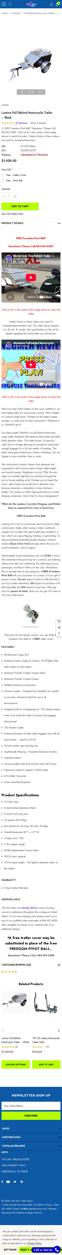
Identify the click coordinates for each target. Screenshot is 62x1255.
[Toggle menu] (4, 4)
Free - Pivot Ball (14, 180)
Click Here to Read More (41, 508)
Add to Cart (20, 206)
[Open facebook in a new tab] (2, 1181)
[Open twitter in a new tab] (15, 1181)
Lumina (5, 105)
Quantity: (6, 189)
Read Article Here (20, 543)
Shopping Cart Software (13, 1212)
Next (40, 92)
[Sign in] (51, 4)
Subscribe (31, 1115)
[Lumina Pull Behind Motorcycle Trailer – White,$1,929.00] (16, 1012)
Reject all (28, 1250)
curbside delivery (29, 908)
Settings (10, 1250)
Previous (22, 92)
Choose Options (16, 1064)
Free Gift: (7, 169)
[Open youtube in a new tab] (8, 1181)
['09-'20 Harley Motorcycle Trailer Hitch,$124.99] (46, 1012)
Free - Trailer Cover (16, 175)
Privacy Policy (34, 1243)
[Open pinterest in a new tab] (22, 1181)
